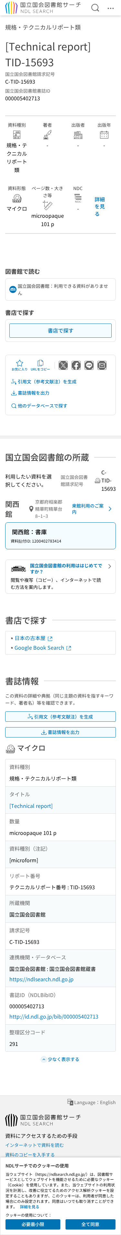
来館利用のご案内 (88, 508)
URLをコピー (40, 369)
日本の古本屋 (31, 638)
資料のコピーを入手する (30, 1154)
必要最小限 (33, 1224)
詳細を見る (100, 206)
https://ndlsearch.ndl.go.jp (41, 979)
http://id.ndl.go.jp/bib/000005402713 (53, 1016)
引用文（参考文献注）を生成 (47, 381)
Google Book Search (40, 647)
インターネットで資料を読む (34, 1145)
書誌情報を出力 (33, 392)
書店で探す (61, 330)
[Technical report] (31, 806)
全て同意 (90, 1224)
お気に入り (20, 369)
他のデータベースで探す (42, 405)
